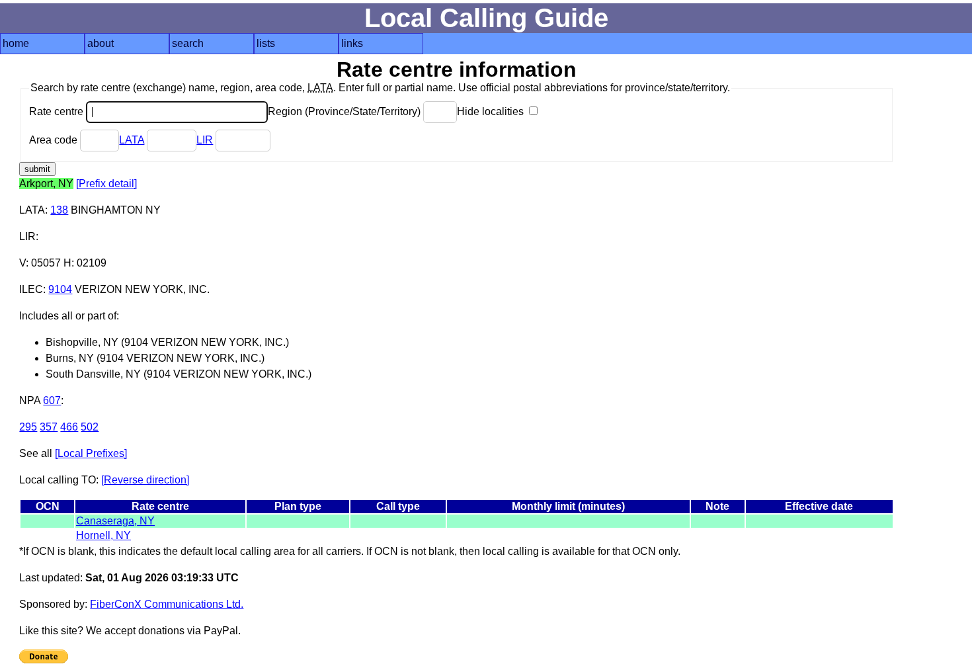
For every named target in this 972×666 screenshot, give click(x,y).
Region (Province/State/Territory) (345, 111)
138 (59, 210)
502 (90, 427)
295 (28, 427)
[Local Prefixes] (91, 453)
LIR (204, 140)
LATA (131, 140)
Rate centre (57, 111)
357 (49, 427)
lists (266, 43)
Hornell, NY (103, 535)
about (100, 43)
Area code (54, 140)
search (188, 43)
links (352, 43)
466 (69, 427)
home (16, 43)
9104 (60, 289)
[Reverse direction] (145, 479)
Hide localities (491, 111)
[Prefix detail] (106, 183)
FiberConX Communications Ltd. (166, 604)
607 (52, 400)
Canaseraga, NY (115, 520)
